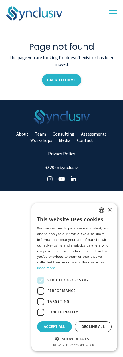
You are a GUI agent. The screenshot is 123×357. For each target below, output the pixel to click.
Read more (46, 267)
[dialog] (74, 277)
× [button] (109, 210)
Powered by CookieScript (74, 345)
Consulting (63, 134)
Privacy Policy (61, 153)
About (22, 134)
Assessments (94, 134)
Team (40, 134)
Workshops (41, 140)
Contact (85, 140)
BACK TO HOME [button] (61, 79)
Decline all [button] (93, 326)
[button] (74, 339)
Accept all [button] (54, 326)
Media (64, 140)
